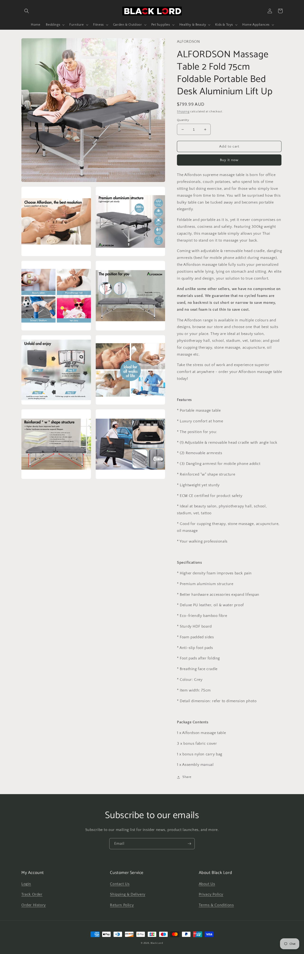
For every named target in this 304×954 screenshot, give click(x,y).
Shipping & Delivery (127, 894)
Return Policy (122, 905)
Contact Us (119, 884)
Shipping (183, 111)
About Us (207, 884)
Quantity (183, 120)
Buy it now (229, 160)
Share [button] (186, 777)
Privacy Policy (211, 894)
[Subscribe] (189, 843)
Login (26, 884)
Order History (33, 905)
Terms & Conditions (216, 905)
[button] (26, 11)
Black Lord (157, 943)
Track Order (32, 894)
